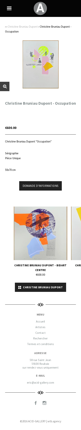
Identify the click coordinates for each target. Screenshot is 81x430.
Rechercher (40, 338)
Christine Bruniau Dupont (23, 26)
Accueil (40, 321)
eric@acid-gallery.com (40, 382)
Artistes (40, 327)
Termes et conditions (40, 344)
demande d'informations (41, 186)
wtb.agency (54, 421)
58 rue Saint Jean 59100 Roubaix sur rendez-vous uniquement (40, 363)
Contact (40, 333)
